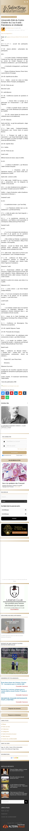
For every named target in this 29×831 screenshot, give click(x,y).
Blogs (4, 724)
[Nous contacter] (13, 758)
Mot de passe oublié (22, 449)
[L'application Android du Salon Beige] (17, 758)
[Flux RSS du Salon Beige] (16, 758)
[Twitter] (3, 393)
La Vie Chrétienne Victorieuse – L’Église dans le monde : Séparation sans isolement (19, 786)
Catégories (5, 731)
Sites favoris (6, 736)
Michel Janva (11, 28)
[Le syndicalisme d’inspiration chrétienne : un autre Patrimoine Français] (14, 423)
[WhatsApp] (7, 397)
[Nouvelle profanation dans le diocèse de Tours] (5, 782)
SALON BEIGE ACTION (14, 460)
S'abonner (4, 814)
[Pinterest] (11, 393)
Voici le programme (6, 33)
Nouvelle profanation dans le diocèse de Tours (17, 777)
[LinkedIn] (16, 393)
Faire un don (6, 726)
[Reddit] (20, 393)
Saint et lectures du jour (9, 734)
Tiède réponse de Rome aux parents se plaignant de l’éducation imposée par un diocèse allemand (18, 793)
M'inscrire (25, 455)
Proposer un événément (14, 715)
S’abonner (5, 729)
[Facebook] (7, 393)
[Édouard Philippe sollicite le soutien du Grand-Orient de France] (5, 774)
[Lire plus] (17, 486)
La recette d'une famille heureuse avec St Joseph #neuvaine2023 (14, 579)
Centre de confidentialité (9, 738)
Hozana (14, 581)
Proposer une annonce (15, 708)
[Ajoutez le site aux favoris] (14, 758)
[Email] (3, 397)
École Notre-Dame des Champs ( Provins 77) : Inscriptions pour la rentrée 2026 (13, 683)
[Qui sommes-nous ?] (11, 758)
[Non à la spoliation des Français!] (14, 480)
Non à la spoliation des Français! (13, 483)
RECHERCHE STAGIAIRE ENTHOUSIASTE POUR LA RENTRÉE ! (14, 699)
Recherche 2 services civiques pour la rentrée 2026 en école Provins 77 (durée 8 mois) (14, 691)
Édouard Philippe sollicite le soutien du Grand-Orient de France (18, 770)
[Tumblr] (24, 393)
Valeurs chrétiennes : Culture (9, 16)
